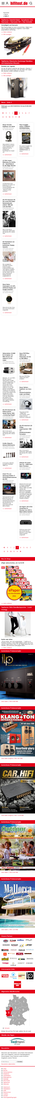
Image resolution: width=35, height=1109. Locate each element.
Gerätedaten (7, 1075)
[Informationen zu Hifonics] (29, 950)
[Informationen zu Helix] (21, 950)
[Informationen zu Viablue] (13, 964)
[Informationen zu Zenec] (29, 963)
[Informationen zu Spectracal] (29, 959)
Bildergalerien (7, 1077)
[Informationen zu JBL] (5, 954)
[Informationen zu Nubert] (5, 959)
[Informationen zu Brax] (28, 940)
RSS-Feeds (6, 1080)
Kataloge (5, 1079)
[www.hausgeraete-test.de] (13, 979)
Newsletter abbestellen (8, 1064)
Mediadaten (6, 1089)
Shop (4, 1069)
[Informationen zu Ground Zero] (13, 950)
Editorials (6, 1084)
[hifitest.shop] (17, 987)
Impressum (6, 1087)
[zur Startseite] (19, 3)
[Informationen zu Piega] (13, 959)
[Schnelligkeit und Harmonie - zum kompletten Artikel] (17, 47)
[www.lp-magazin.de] (29, 979)
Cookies (5, 1094)
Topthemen (6, 1082)
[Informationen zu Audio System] (13, 941)
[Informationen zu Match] (11, 954)
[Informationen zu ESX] (21, 946)
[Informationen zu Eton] (28, 945)
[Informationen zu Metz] (19, 954)
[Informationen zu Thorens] (5, 963)
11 (13, 117)
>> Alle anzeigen (6, 34)
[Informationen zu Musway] (28, 954)
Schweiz (7, 1028)
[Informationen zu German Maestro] (5, 950)
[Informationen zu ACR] (5, 941)
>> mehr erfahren (6, 603)
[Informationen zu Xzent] (21, 963)
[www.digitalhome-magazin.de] (5, 979)
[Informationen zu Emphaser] (14, 945)
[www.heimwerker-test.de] (21, 979)
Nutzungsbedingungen (10, 1097)
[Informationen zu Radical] (21, 959)
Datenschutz (7, 1092)
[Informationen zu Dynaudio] (6, 945)
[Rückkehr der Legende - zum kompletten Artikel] (17, 88)
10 (9, 117)
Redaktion (6, 1074)
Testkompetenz (7, 1072)
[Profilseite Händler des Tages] (17, 1041)
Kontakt (5, 1095)
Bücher (5, 1070)
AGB (4, 1090)
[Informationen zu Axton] (20, 940)
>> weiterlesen (7, 155)
